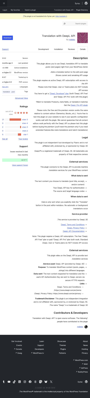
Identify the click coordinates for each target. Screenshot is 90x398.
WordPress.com (80, 360)
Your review (23, 139)
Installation (58, 49)
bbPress (83, 368)
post (13, 92)
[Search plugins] (64, 23)
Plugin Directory (82, 10)
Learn (41, 341)
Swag (18, 353)
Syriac (80, 382)
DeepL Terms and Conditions (73, 225)
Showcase (61, 341)
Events (19, 345)
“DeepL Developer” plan (59, 93)
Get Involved (16, 341)
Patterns (62, 353)
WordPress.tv (37, 353)
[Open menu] (3, 3)
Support (5, 49)
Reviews (71, 49)
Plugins (63, 349)
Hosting (85, 349)
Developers (39, 349)
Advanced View (21, 98)
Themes (62, 345)
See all (4, 139)
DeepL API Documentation (74, 231)
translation (6, 92)
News (85, 345)
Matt (85, 364)
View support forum (20, 165)
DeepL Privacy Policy (76, 228)
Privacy (85, 353)
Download (7, 38)
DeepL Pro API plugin (79, 105)
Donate (18, 349)
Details (83, 49)
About (85, 341)
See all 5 (5, 87)
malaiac (72, 39)
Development (43, 49)
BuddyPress (82, 372)
